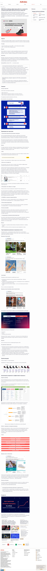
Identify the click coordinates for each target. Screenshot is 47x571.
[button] (28, 542)
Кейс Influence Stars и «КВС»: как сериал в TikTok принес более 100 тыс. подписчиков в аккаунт (24, 523)
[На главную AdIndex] (23, 2)
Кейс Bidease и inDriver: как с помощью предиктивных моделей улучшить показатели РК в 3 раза (24, 521)
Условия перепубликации (3, 552)
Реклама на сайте (14, 552)
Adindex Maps (26, 555)
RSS (37, 552)
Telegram (38, 554)
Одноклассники (39, 557)
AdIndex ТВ (33, 4)
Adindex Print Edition (27, 552)
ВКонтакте (38, 555)
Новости (13, 556)
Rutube (38, 558)
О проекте (13, 551)
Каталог (13, 555)
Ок (41, 569)
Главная (1, 6)
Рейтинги (25, 551)
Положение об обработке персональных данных (6, 560)
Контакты (38, 551)
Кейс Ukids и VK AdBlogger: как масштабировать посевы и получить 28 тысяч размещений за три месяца (15, 532)
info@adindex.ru (39, 560)
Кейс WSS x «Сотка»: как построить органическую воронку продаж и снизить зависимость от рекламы (9, 522)
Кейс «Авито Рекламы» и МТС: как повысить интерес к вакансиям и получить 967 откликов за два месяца (6, 532)
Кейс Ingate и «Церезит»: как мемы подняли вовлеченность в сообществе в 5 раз (6, 540)
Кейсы (4, 6)
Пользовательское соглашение (4, 559)
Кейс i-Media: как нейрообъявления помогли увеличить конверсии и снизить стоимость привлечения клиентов (15, 540)
